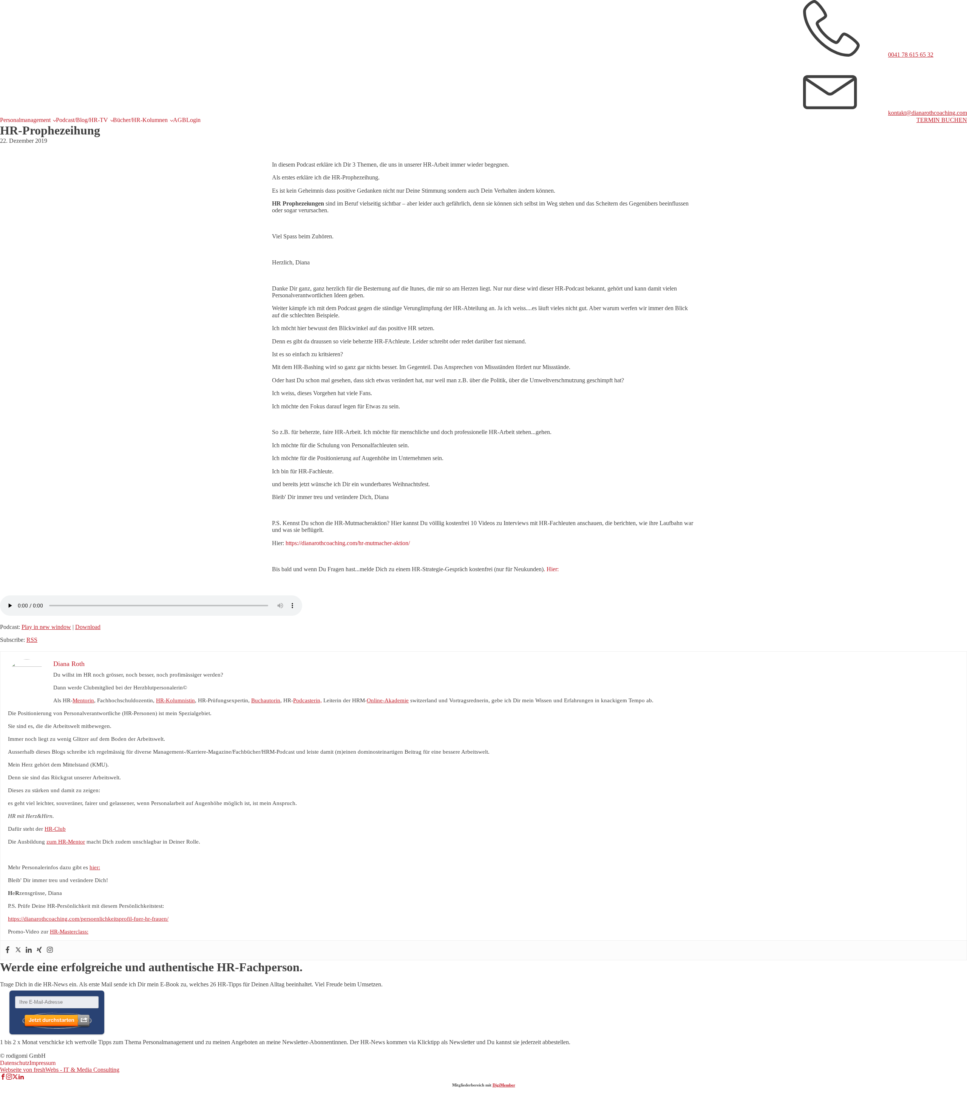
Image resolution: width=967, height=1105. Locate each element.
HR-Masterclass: (69, 932)
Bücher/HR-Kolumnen (140, 120)
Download (87, 627)
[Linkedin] (28, 950)
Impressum (42, 1063)
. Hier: (551, 569)
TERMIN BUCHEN (941, 120)
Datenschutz (14, 1063)
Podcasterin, (307, 700)
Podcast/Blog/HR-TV (82, 120)
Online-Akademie (388, 700)
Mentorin (83, 700)
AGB (179, 120)
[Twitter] (18, 950)
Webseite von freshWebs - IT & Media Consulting (59, 1069)
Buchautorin (265, 700)
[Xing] (39, 950)
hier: (95, 867)
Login (193, 120)
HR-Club (55, 829)
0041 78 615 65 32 (910, 54)
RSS (31, 640)
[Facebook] (7, 950)
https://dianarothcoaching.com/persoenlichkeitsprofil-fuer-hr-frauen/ (88, 919)
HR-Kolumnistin (175, 700)
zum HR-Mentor (65, 842)
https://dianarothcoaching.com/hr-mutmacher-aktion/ (348, 543)
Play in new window (46, 627)
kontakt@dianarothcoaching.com (927, 113)
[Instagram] (49, 950)
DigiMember (504, 1085)
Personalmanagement (25, 120)
